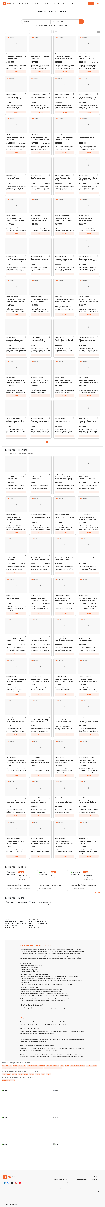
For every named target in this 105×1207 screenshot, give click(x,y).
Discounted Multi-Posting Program (63, 1182)
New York (14, 1074)
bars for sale (23, 957)
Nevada (8, 1074)
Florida (20, 1074)
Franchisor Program (59, 1185)
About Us (94, 1179)
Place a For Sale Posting (60, 1179)
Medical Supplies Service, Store (78, 1065)
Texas (3, 1074)
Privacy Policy (95, 1191)
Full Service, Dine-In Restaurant (26, 1068)
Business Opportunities (60, 1188)
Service (67, 1065)
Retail (62, 1065)
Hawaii (43, 1074)
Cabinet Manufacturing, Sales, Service (36, 1065)
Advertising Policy (96, 1188)
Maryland (32, 1074)
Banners (56, 1191)
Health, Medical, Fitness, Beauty (9, 1068)
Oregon (48, 1074)
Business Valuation (82, 1179)
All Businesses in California (8, 1080)
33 (57, 441)
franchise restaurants (77, 955)
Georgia (26, 1074)
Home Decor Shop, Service (53, 1065)
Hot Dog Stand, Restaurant (19, 1065)
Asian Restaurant (39, 1068)
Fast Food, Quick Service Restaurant (53, 1068)
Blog (73, 3)
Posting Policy (95, 1185)
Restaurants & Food (6, 1065)
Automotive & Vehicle (92, 1065)
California (46, 16)
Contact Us (95, 1182)
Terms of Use (95, 1197)
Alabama (38, 1074)
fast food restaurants (64, 955)
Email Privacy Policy (97, 1194)
